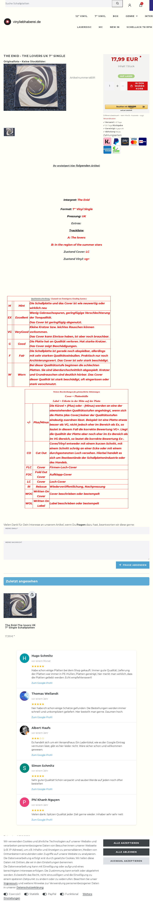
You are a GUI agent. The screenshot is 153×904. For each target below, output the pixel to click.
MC (101, 27)
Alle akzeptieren (126, 843)
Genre (130, 16)
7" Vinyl (100, 16)
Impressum (11, 883)
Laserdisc (84, 27)
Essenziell (15, 894)
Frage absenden (134, 565)
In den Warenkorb (139, 86)
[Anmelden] (130, 5)
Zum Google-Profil (42, 683)
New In (114, 27)
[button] (126, 108)
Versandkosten (109, 118)
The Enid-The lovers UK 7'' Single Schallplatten (20, 626)
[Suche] (117, 3)
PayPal (52, 894)
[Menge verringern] (123, 86)
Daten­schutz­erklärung (29, 887)
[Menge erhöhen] (117, 86)
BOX (115, 16)
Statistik (34, 894)
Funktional (71, 894)
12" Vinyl (81, 16)
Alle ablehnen (126, 852)
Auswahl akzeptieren (126, 861)
